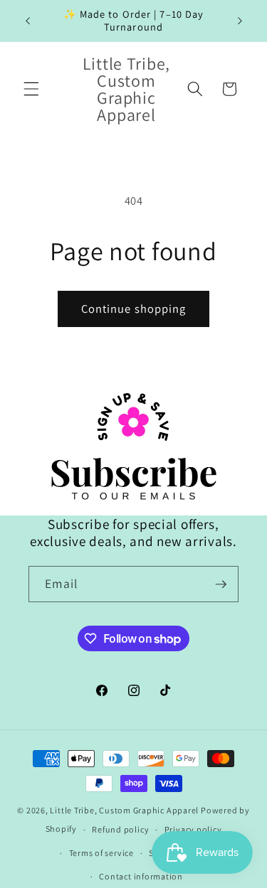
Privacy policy (193, 829)
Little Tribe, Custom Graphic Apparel (124, 810)
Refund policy (120, 829)
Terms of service (101, 852)
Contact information (141, 876)
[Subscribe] (221, 584)
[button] (31, 89)
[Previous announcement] (27, 20)
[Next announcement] (240, 20)
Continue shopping (134, 308)
